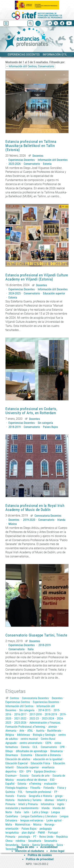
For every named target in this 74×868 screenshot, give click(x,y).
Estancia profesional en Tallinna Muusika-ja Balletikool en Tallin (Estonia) (30, 146)
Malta (8, 824)
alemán (52, 726)
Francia (21, 796)
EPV (28, 771)
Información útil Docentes (53, 160)
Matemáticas (22, 824)
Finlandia (48, 787)
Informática (47, 804)
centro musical (29, 739)
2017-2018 (35, 714)
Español (10, 783)
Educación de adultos (17, 759)
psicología (24, 836)
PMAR (41, 832)
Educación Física (40, 763)
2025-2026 (14, 163)
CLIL (35, 747)
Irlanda (61, 519)
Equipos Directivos (45, 771)
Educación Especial (16, 763)
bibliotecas (23, 734)
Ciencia (25, 747)
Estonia (47, 163)
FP (55, 792)
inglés (60, 804)
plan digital (28, 832)
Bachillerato (54, 730)
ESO (52, 779)
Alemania (10, 730)
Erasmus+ (11, 775)
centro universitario (31, 743)
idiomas (49, 800)
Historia (10, 800)
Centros (14, 698)
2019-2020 (29, 519)
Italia (31, 649)
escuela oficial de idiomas (32, 779)
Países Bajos (50, 427)
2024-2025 (14, 293)
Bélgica (9, 734)
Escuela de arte (41, 775)
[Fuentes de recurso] (38, 23)
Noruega (49, 824)
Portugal (53, 832)
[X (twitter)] (56, 23)
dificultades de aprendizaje (31, 751)
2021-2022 (20, 718)
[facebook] (62, 23)
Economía (26, 755)
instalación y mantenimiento (21, 808)
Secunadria (50, 840)
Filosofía (35, 787)
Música (12, 524)
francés (9, 796)
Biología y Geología (44, 734)
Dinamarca (56, 751)
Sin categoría (45, 423)
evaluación (50, 783)
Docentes (38, 155)
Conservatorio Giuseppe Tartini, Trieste (36, 635)
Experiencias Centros (17, 702)
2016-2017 (20, 714)
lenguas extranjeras (31, 820)
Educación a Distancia (48, 755)
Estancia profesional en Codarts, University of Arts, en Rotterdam (31, 411)
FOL (20, 792)
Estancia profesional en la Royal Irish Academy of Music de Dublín (34, 508)
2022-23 (34, 718)
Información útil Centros (19, 706)
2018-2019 (14, 427)
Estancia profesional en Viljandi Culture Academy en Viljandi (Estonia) (36, 277)
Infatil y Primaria (28, 804)
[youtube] (69, 23)
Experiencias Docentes (21, 160)
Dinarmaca (11, 755)
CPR (62, 747)
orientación (11, 828)
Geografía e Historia (40, 796)
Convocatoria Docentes (47, 515)
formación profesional (38, 792)
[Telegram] (50, 23)
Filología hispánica (16, 787)
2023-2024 (48, 718)
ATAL (30, 730)
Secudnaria (34, 840)
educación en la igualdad (47, 759)
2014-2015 (44, 710)
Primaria (10, 836)
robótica (20, 840)
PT (34, 836)
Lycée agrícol (54, 820)
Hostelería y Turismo (29, 800)
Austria (40, 730)
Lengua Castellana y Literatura (39, 816)
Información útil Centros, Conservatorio (31, 66)
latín (26, 812)
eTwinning (35, 783)
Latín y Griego (40, 812)
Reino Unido (46, 836)
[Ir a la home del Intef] (37, 15)
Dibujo (9, 751)
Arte (21, 730)
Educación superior (54, 293)
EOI (21, 771)
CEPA (48, 743)
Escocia (24, 775)
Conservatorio (32, 163)
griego (59, 796)
